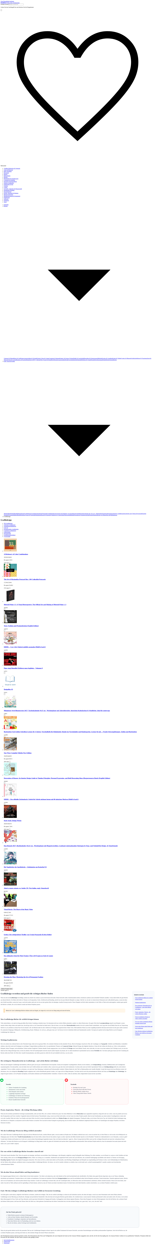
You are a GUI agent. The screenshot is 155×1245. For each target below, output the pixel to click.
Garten (5, 187)
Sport (5, 202)
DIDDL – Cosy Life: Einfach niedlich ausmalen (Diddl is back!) (25, 647)
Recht (52, 360)
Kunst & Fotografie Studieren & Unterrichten (52, 515)
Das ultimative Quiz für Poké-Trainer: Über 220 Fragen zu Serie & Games (28, 956)
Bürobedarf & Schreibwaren (11, 178)
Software (6, 199)
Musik (15, 513)
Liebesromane (99, 360)
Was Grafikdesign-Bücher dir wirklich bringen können (144, 998)
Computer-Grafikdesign (10, 530)
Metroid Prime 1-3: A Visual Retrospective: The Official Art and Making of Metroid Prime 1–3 (35, 604)
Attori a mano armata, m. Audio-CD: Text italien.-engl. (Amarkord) (26, 888)
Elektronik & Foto (8, 184)
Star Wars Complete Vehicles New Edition (17, 753)
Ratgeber (28, 360)
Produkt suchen (5, 4)
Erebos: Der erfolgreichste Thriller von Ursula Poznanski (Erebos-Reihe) (28, 934)
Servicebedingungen (9, 1240)
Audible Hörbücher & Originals (12, 168)
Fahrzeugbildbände (69, 515)
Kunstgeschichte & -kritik (114, 513)
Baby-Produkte (8, 171)
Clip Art (6, 527)
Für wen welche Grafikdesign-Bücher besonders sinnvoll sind (143, 1022)
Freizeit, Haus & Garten (43, 358)
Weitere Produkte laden (6, 988)
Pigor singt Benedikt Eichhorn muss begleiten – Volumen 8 (23, 668)
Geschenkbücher (72, 360)
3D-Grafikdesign (8, 523)
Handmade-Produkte (9, 190)
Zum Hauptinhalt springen (7, 1)
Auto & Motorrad (8, 170)
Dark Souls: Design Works (12, 820)
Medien (6, 513)
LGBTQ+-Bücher (35, 360)
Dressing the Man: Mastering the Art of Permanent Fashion (23, 977)
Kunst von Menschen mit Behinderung (107, 515)
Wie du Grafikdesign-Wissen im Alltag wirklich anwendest (142, 1017)
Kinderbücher (106, 360)
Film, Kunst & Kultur (45, 360)
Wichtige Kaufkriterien (140, 1002)
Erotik (66, 360)
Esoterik (93, 360)
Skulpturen (38, 515)
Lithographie (7, 532)
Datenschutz (7, 1241)
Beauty (6, 174)
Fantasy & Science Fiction (66, 358)
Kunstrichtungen (93, 515)
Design (23, 513)
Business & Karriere (21, 360)
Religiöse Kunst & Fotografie (27, 515)
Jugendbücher (113, 360)
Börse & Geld (17, 358)
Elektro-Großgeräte (9, 183)
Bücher (6, 177)
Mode (9, 513)
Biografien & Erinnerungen (91, 358)
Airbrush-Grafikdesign (9, 525)
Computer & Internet (54, 358)
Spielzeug (6, 200)
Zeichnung (105, 513)
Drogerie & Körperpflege (10, 181)
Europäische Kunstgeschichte (81, 515)
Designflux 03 (8, 689)
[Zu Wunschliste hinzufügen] (9, 563)
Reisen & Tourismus (142, 358)
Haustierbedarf (7, 191)
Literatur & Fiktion (8, 358)
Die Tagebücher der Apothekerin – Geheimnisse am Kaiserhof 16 (25, 867)
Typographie (7, 536)
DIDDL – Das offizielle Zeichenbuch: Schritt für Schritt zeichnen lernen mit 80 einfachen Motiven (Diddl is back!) (41, 799)
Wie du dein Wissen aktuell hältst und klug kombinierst (143, 1027)
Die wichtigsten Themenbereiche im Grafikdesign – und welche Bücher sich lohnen (143, 1007)
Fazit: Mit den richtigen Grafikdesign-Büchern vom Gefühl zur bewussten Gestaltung (144, 1033)
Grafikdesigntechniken (9, 535)
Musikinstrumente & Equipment (12, 196)
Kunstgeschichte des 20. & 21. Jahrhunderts (91, 513)
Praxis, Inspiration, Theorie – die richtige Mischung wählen (142, 1012)
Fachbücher (134, 358)
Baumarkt (6, 173)
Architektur (50, 513)
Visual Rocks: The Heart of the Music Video (18, 909)
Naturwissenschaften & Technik (29, 358)
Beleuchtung (7, 175)
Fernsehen (10, 515)
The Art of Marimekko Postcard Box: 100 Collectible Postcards (25, 579)
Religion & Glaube (86, 360)
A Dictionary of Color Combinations (16, 554)
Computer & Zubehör (9, 180)
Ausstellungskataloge (36, 513)
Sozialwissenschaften (59, 360)
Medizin (100, 358)
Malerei (15, 515)
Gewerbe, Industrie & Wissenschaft (13, 189)
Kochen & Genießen (107, 358)
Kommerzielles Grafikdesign (11, 529)
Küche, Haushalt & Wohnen (11, 193)
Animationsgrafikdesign (10, 526)
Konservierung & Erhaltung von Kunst (63, 513)
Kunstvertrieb (76, 513)
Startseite (6, 204)
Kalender (79, 360)
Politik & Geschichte (78, 358)
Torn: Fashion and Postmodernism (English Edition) (21, 626)
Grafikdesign (28, 513)
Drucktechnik (7, 533)
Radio (18, 515)
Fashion (6, 186)
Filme (12, 513)
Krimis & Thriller (116, 358)
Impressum (6, 1243)
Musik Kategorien (8, 194)
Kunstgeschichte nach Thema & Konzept (131, 513)
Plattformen (7, 197)
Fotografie (44, 513)
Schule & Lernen (11, 360)
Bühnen (19, 513)
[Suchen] (1, 10)
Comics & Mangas (126, 358)
